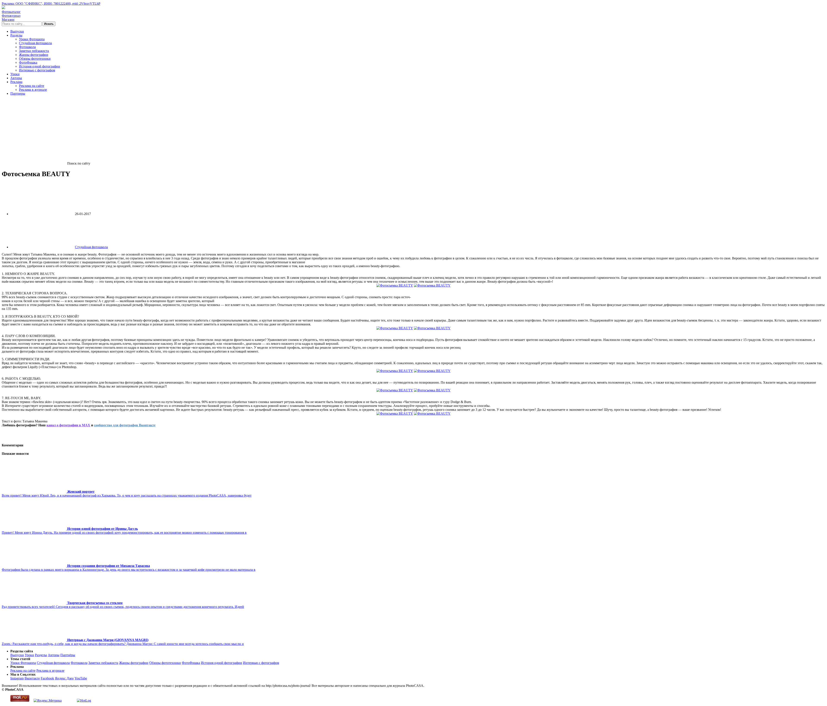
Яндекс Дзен (64, 678)
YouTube (81, 678)
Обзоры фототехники (35, 58)
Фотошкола (27, 47)
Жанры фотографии (33, 54)
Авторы (16, 78)
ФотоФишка (28, 62)
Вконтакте (32, 678)
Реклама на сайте (31, 86)
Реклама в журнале (33, 89)
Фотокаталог (11, 12)
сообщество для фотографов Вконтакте (124, 425)
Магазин (8, 19)
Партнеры (17, 93)
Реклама (16, 82)
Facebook (47, 678)
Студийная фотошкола (35, 43)
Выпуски (17, 31)
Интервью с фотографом (37, 70)
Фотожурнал (11, 15)
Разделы (16, 35)
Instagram (17, 678)
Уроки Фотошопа (32, 39)
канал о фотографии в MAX (68, 425)
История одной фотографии (39, 66)
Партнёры (67, 655)
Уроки (15, 74)
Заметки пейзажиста (34, 51)
